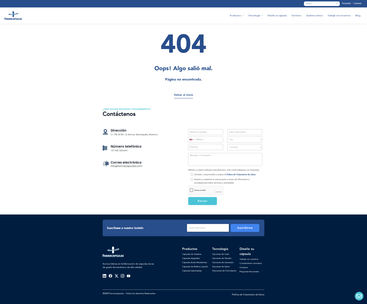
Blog (357, 15)
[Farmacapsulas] (13, 15)
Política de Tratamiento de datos (241, 174)
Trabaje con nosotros (339, 15)
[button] (336, 3)
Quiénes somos (314, 15)
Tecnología (254, 15)
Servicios (296, 15)
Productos (235, 15)
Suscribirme (245, 228)
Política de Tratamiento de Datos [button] (248, 294)
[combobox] (191, 139)
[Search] (322, 3)
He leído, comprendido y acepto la (225, 174)
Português (346, 3)
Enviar (203, 201)
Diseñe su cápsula (277, 15)
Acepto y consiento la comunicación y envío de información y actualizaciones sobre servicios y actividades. (221, 181)
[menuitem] (236, 15)
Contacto (358, 3)
